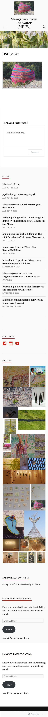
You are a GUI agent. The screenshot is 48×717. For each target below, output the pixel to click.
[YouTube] (17, 343)
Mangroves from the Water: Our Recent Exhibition (19, 248)
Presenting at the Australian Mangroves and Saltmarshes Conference (23, 288)
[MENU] (5, 27)
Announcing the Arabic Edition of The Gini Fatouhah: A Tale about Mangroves (23, 235)
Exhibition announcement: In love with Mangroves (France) (22, 301)
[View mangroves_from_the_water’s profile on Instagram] (11, 343)
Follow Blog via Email (17, 598)
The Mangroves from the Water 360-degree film (21, 206)
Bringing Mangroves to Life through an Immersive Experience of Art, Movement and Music (23, 220)
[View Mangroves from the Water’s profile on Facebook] (5, 343)
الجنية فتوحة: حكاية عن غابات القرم (18, 194)
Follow (9, 629)
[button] (16, 376)
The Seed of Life (10, 184)
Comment (35, 152)
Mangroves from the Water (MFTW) (24, 23)
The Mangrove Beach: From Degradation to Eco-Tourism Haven (21, 275)
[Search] (41, 27)
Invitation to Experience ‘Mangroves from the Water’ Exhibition (21, 262)
